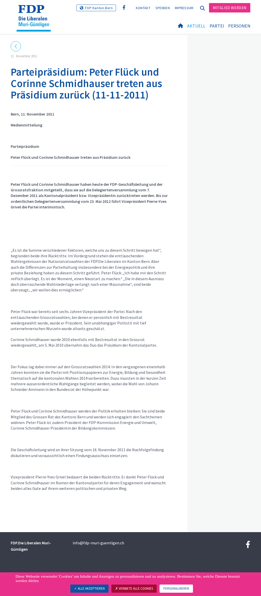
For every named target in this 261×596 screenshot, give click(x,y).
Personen (239, 26)
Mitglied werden (229, 7)
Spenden (162, 8)
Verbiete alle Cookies (135, 588)
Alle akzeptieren (91, 588)
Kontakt (143, 8)
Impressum (184, 8)
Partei (217, 26)
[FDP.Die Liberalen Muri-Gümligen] (35, 11)
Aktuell (196, 26)
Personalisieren (176, 588)
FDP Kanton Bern (99, 8)
